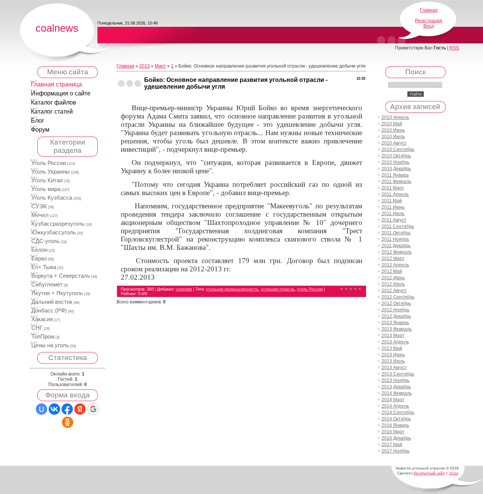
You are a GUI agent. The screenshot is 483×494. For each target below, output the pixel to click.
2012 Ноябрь (395, 309)
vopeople (183, 289)
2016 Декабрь (396, 438)
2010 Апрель (395, 117)
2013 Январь (395, 322)
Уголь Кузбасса (51, 198)
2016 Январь (395, 425)
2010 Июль (393, 136)
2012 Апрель (395, 265)
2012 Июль (393, 284)
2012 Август (394, 290)
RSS (454, 48)
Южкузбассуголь (53, 232)
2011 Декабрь (396, 245)
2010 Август (394, 143)
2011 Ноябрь (395, 239)
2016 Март (393, 431)
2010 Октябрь (396, 156)
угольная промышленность (232, 289)
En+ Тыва (43, 267)
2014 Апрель (395, 406)
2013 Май (391, 348)
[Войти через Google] (93, 409)
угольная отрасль (278, 289)
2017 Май (391, 444)
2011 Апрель (395, 194)
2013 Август (394, 367)
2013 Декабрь (396, 386)
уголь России (310, 289)
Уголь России (48, 163)
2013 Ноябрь (395, 380)
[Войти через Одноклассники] (67, 422)
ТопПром (42, 337)
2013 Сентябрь (397, 374)
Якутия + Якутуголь (57, 293)
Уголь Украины (50, 172)
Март (160, 66)
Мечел (40, 215)
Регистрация (428, 20)
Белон (39, 250)
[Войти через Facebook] (67, 409)
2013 (144, 66)
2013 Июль (393, 361)
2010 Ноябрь (395, 162)
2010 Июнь (393, 130)
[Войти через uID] (41, 409)
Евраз (39, 258)
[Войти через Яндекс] (80, 409)
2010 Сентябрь (397, 149)
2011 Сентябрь (397, 226)
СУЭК (39, 206)
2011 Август (393, 220)
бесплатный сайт (429, 473)
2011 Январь (395, 175)
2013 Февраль (396, 329)
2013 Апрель (395, 342)
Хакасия (42, 319)
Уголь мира (45, 189)
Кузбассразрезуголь (58, 224)
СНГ (37, 328)
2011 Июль (393, 213)
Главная (429, 10)
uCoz (453, 473)
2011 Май (391, 200)
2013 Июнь (393, 354)
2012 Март (393, 258)
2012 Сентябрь (397, 297)
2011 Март (392, 188)
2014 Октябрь (396, 419)
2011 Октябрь (396, 232)
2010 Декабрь (396, 168)
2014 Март (393, 399)
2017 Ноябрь (395, 451)
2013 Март (393, 335)
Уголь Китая (47, 180)
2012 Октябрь (396, 303)
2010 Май (391, 123)
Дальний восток (51, 302)
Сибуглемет (47, 285)
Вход (428, 26)
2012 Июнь (393, 277)
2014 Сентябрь (397, 412)
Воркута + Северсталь (60, 276)
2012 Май (391, 271)
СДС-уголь (45, 241)
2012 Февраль (396, 252)
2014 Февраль (396, 393)
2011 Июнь (393, 207)
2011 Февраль (396, 181)
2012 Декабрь (396, 316)
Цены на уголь (50, 345)
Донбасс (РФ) (49, 311)
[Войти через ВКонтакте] (54, 409)
